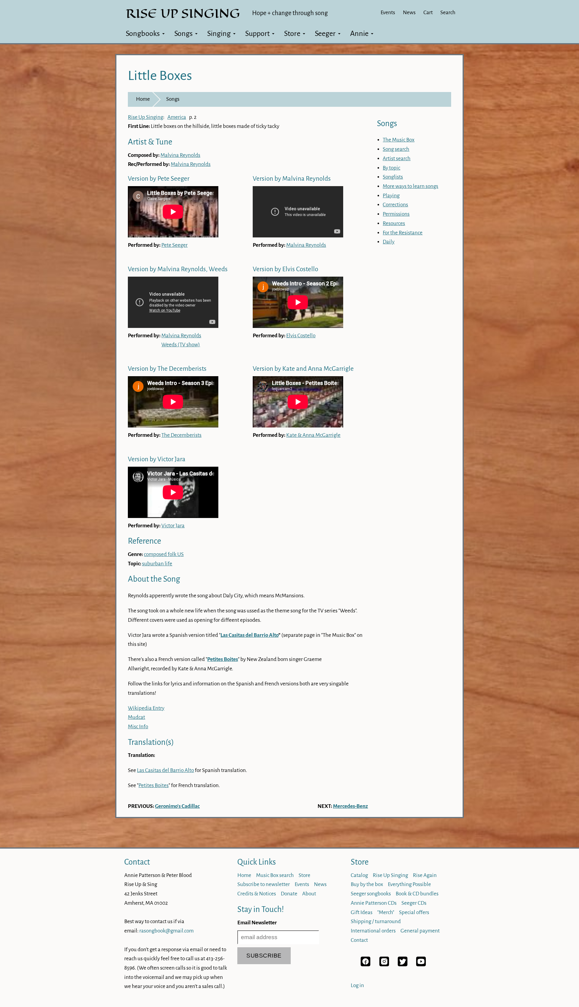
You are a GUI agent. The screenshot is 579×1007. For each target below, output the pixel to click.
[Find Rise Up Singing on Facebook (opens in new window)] (365, 964)
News (409, 12)
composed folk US (164, 554)
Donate (289, 894)
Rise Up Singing (145, 117)
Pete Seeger (174, 245)
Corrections (395, 205)
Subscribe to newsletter (263, 884)
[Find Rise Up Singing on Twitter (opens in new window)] (402, 964)
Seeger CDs (413, 903)
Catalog (359, 875)
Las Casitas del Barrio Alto (249, 635)
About (309, 894)
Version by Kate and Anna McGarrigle (303, 368)
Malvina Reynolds (180, 155)
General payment (420, 931)
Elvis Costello (300, 335)
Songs (183, 33)
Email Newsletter (257, 923)
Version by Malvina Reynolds (292, 178)
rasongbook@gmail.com (166, 931)
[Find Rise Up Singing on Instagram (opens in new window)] (384, 964)
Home (143, 99)
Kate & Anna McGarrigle (313, 435)
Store (292, 33)
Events (388, 12)
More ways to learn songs (410, 186)
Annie (359, 33)
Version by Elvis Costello (285, 269)
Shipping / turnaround (376, 921)
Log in (357, 985)
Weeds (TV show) (180, 345)
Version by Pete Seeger (158, 178)
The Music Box (398, 140)
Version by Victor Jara (156, 459)
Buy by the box (367, 884)
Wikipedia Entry (146, 708)
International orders (373, 931)
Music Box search (275, 875)
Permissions (396, 214)
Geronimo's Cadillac (177, 806)
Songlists (393, 177)
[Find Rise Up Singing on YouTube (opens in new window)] (421, 964)
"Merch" (385, 912)
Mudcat (136, 717)
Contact (137, 862)
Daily (388, 242)
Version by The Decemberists (167, 368)
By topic (391, 168)
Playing (391, 196)
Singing (219, 33)
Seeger (325, 33)
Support (257, 33)
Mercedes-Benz (350, 806)
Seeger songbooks (371, 894)
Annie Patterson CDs (374, 903)
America (176, 117)
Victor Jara (173, 526)
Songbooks (143, 33)
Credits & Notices (256, 894)
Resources (394, 223)
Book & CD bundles (417, 894)
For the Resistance (402, 233)
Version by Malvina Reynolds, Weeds (178, 269)
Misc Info (138, 726)
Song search (396, 149)
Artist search (396, 158)
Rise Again (425, 875)
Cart (428, 12)
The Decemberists (181, 435)
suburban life (157, 564)
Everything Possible (409, 884)
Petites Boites (153, 785)
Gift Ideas (361, 912)
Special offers (414, 912)
